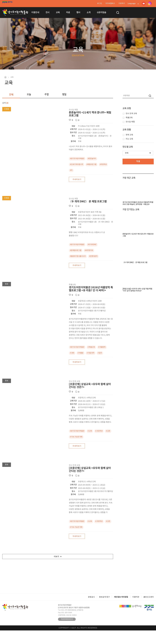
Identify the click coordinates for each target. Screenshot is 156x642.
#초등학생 (103, 164)
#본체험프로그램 (75, 250)
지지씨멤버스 (110, 3)
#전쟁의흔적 (93, 256)
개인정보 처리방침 (121, 597)
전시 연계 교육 (131, 114)
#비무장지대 (89, 250)
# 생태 (72, 353)
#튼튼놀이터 (92, 159)
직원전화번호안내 (67, 619)
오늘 (29, 94)
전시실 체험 (130, 122)
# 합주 (100, 353)
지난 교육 (129, 139)
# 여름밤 (80, 353)
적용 (138, 161)
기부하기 (121, 3)
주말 (46, 94)
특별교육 (129, 118)
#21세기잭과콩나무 (76, 164)
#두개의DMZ (92, 245)
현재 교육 (129, 135)
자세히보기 (77, 179)
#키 (71, 170)
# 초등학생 (99, 431)
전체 (11, 94)
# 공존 (108, 431)
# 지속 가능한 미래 (76, 437)
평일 (64, 94)
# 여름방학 (102, 347)
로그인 (99, 3)
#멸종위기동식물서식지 (78, 256)
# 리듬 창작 (90, 353)
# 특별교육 (91, 347)
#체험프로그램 (91, 164)
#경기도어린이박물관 (77, 159)
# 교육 (90, 431)
